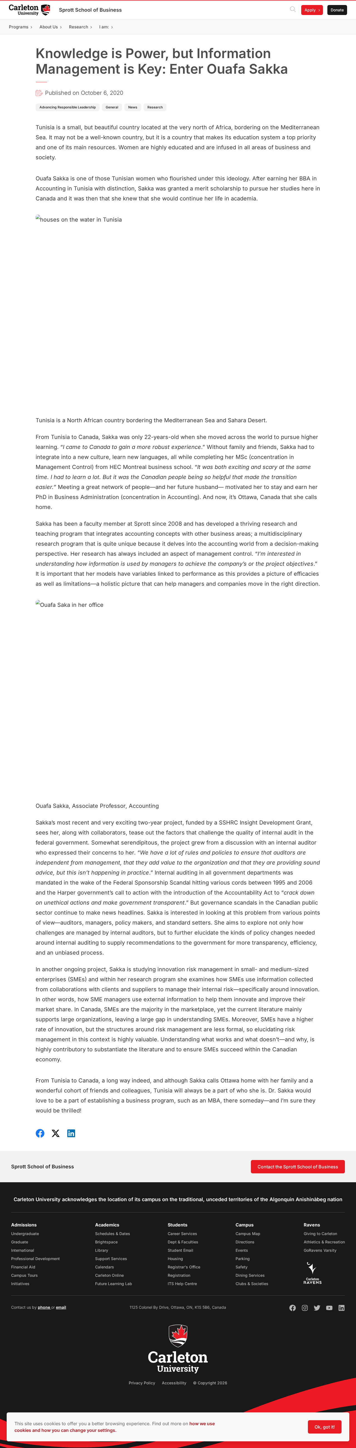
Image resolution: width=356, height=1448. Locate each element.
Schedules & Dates (112, 1233)
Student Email (180, 1250)
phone (44, 1307)
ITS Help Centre (182, 1283)
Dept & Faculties (183, 1242)
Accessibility (174, 1382)
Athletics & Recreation (324, 1242)
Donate (337, 10)
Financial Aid (23, 1267)
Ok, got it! (325, 1427)
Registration (179, 1275)
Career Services (182, 1233)
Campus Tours (24, 1275)
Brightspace (106, 1242)
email (61, 1307)
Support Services (111, 1258)
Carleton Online (109, 1275)
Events (242, 1250)
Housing (175, 1258)
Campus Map (248, 1233)
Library (101, 1250)
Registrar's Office (184, 1267)
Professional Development (35, 1258)
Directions (245, 1242)
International (22, 1250)
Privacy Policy (142, 1382)
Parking (243, 1258)
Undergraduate (25, 1233)
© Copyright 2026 (210, 1382)
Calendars (104, 1267)
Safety (242, 1267)
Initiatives (20, 1283)
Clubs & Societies (252, 1283)
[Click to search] (293, 10)
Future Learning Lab (113, 1283)
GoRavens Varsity (320, 1250)
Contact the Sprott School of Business (298, 1166)
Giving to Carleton (320, 1233)
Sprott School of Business (90, 10)
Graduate (19, 1242)
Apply (310, 10)
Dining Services (250, 1275)
